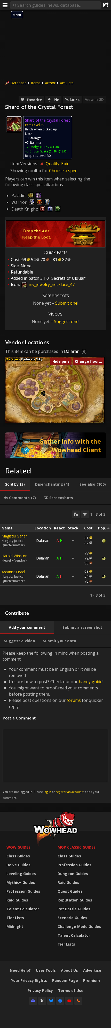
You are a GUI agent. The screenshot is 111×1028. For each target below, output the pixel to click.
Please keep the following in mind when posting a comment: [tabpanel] (53, 724)
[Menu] (5, 5)
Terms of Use (70, 990)
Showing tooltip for (29, 170)
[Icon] (14, 124)
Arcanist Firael (13, 571)
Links (75, 99)
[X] (42, 1001)
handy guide (90, 681)
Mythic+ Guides (20, 882)
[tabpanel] (55, 555)
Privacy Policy (40, 990)
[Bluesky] (51, 1001)
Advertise (92, 970)
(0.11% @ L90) (57, 151)
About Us (69, 970)
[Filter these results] (85, 514)
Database (18, 82)
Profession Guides (23, 891)
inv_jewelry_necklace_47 (51, 284)
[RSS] (78, 1001)
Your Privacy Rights (29, 980)
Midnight (14, 926)
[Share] (106, 5)
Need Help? (20, 970)
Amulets (67, 82)
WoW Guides (18, 847)
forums (74, 700)
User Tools (46, 970)
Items (36, 82)
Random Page (65, 980)
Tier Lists (15, 917)
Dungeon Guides (73, 873)
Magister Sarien (15, 536)
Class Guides (18, 856)
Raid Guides (17, 900)
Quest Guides (70, 891)
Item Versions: (24, 163)
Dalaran (72, 351)
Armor (50, 82)
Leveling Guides (21, 873)
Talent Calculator (22, 908)
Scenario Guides (72, 917)
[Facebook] (60, 1001)
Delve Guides (18, 864)
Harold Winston (14, 555)
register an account (69, 792)
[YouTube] (69, 1001)
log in (47, 792)
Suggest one (66, 321)
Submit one (66, 303)
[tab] (15, 484)
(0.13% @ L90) (49, 147)
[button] (44, 394)
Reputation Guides (75, 900)
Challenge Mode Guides (79, 926)
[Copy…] (76, 514)
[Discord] (33, 1001)
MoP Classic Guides (77, 847)
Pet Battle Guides (74, 908)
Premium (91, 980)
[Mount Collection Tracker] (55, 445)
